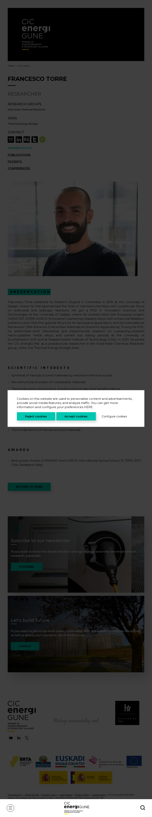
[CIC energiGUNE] (76, 808)
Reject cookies (36, 416)
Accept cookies (76, 416)
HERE (88, 407)
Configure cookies (114, 416)
